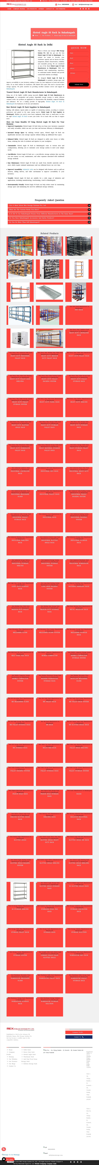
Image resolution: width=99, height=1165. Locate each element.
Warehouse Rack (28, 1057)
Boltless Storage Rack (30, 1064)
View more (20, 246)
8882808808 (65, 4)
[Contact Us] (4, 1149)
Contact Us (50, 9)
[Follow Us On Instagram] (83, 9)
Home (9, 9)
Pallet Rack (27, 1050)
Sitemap (41, 9)
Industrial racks (28, 169)
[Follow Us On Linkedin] (86, 9)
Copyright (10, 1161)
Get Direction (89, 1069)
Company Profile (19, 9)
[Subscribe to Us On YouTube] (91, 9)
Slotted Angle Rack (29, 1054)
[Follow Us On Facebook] (80, 9)
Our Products (32, 9)
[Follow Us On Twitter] (89, 9)
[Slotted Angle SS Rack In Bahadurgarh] (21, 64)
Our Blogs (11, 1064)
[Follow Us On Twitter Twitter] (81, 1162)
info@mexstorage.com (85, 4)
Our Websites (60, 9)
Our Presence (12, 1061)
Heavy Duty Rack (28, 1052)
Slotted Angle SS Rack (19, 116)
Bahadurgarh (11, 89)
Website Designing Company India (45, 1164)
